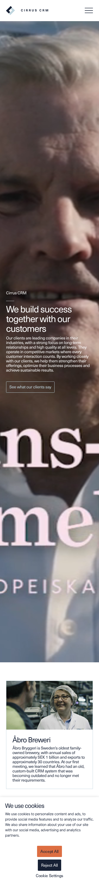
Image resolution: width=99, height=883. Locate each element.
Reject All (49, 865)
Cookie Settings (49, 875)
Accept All (49, 851)
